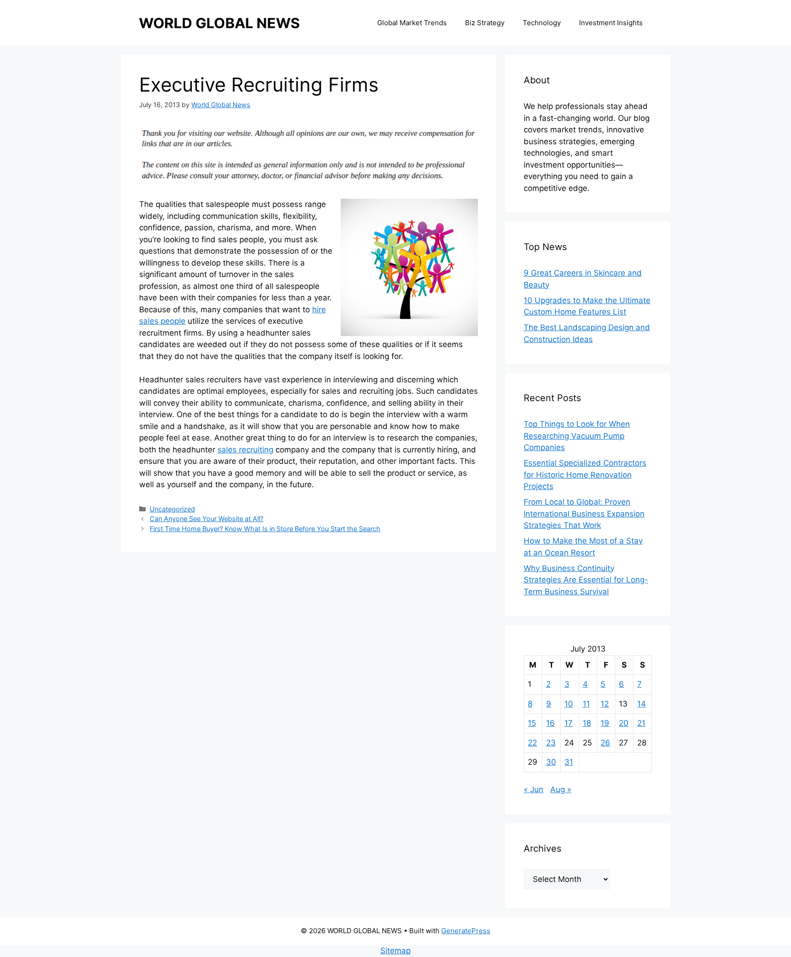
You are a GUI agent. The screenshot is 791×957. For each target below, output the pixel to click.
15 (532, 723)
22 (532, 742)
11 (586, 703)
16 (550, 723)
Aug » (560, 789)
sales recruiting (245, 449)
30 (551, 762)
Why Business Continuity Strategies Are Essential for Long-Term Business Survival (586, 580)
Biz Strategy (484, 22)
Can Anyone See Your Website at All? (206, 518)
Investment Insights (611, 22)
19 (605, 723)
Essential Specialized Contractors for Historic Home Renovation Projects (585, 474)
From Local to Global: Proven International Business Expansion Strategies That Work (584, 513)
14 (641, 703)
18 (587, 723)
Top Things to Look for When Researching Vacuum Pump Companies (577, 435)
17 (568, 723)
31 (568, 762)
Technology (542, 22)
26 (605, 742)
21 (641, 723)
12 (605, 703)
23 (551, 742)
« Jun (533, 789)
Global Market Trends (412, 22)
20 (623, 723)
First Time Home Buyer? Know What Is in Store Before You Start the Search (265, 529)
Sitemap (395, 950)
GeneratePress (465, 930)
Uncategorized (172, 509)
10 (568, 703)
